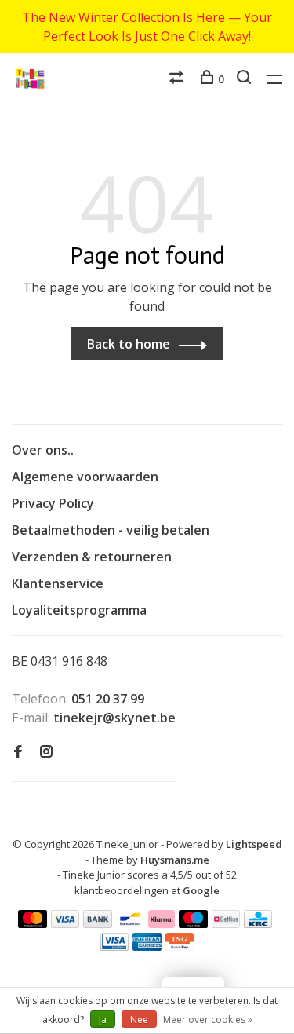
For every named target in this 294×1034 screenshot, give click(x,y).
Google (201, 890)
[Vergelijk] (178, 78)
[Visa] (65, 923)
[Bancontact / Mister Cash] (130, 923)
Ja (103, 1019)
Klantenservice (57, 583)
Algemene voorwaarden (85, 476)
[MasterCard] (32, 923)
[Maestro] (193, 923)
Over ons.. (43, 450)
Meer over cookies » (207, 1019)
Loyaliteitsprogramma (79, 610)
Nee (139, 1019)
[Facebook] (18, 752)
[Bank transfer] (97, 923)
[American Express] (147, 946)
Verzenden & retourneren (92, 556)
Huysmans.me (174, 860)
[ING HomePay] (179, 946)
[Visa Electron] (114, 946)
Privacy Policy (53, 503)
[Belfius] (226, 923)
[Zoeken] (246, 78)
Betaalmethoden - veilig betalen (110, 530)
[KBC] (258, 923)
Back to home (128, 344)
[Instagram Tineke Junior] (46, 752)
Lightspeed (254, 844)
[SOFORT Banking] (162, 923)
